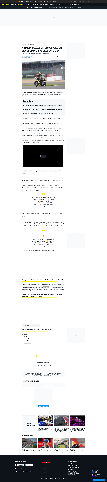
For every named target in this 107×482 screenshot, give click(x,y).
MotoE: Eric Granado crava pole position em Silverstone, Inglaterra (39, 113)
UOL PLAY (49, 1)
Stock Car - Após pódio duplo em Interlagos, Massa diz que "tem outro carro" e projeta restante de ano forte (43, 106)
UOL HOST (35, 1)
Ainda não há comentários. (43, 385)
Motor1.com (44, 466)
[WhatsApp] (41, 365)
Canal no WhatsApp (69, 7)
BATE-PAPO (81, 1)
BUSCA (74, 1)
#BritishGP (44, 201)
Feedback (70, 463)
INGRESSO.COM (29, 1)
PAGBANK (40, 1)
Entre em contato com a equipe (74, 467)
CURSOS (44, 1)
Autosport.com (45, 470)
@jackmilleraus (41, 234)
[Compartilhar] (57, 56)
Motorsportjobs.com (46, 468)
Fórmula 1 (13, 4)
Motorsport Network (48, 480)
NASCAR (51, 4)
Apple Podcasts (28, 338)
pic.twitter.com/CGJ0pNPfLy (44, 243)
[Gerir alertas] (51, 365)
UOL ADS (54, 1)
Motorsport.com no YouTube (39, 7)
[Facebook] (35, 365)
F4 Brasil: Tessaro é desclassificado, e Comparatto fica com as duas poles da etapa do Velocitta (43, 110)
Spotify (25, 334)
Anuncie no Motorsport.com (73, 465)
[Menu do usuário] (105, 4)
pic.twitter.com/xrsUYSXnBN (43, 203)
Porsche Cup (35, 4)
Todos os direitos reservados (59, 480)
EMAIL (88, 1)
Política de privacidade (61, 478)
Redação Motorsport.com (27, 56)
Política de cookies (52, 478)
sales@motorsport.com (72, 469)
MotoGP (20, 4)
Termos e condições (44, 478)
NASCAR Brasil (43, 4)
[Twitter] (38, 365)
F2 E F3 (57, 4)
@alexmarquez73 (42, 197)
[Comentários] (63, 56)
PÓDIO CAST (61, 7)
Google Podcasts (28, 341)
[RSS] (30, 472)
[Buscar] (103, 4)
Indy (63, 4)
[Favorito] (59, 56)
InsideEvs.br (44, 464)
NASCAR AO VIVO (78, 7)
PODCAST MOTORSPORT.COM (52, 7)
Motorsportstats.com (46, 472)
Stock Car (27, 4)
